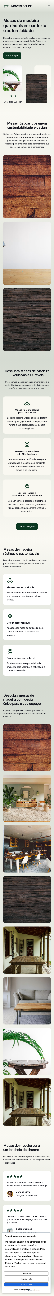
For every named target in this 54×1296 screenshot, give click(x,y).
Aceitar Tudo (26, 1284)
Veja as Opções (27, 526)
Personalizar (26, 1273)
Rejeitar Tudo (26, 1279)
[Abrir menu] (49, 6)
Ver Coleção (12, 55)
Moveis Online (21, 6)
